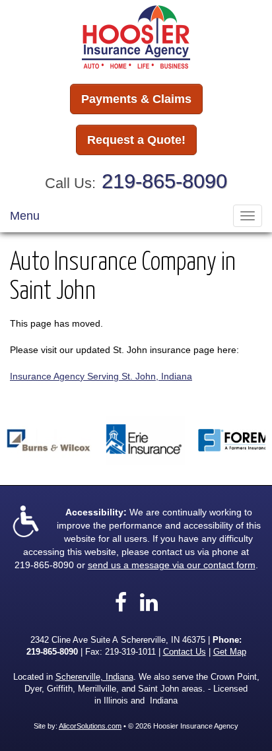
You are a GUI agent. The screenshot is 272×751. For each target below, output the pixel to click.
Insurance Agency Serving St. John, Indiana (101, 376)
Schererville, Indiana (94, 677)
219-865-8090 (164, 181)
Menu (25, 215)
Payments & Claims (136, 99)
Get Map (229, 652)
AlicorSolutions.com (90, 726)
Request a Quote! (136, 140)
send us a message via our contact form (171, 565)
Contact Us (184, 652)
